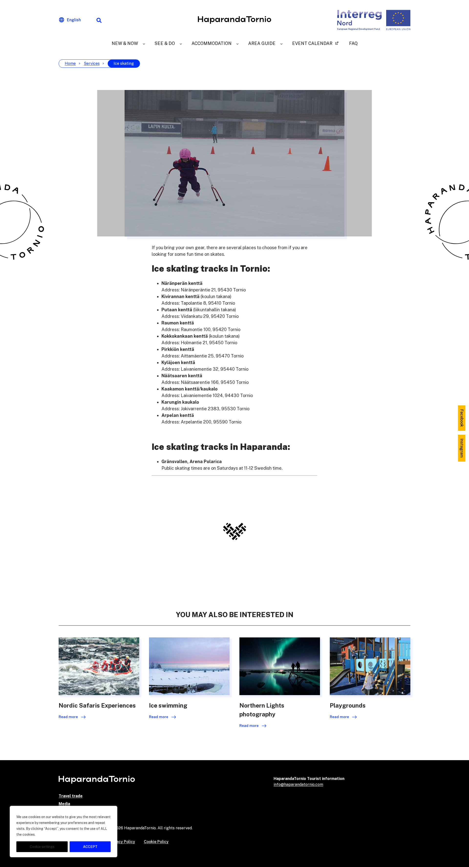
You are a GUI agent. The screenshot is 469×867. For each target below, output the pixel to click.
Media (64, 803)
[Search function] (99, 20)
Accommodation (212, 43)
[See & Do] (181, 43)
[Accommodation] (237, 43)
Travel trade (71, 796)
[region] (63, 831)
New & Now (125, 43)
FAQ (353, 43)
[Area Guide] (281, 43)
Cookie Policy (156, 841)
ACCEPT (90, 847)
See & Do (165, 43)
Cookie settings (42, 847)
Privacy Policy (122, 841)
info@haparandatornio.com (298, 784)
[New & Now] (144, 43)
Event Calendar (312, 43)
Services (92, 63)
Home (70, 63)
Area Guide (262, 43)
